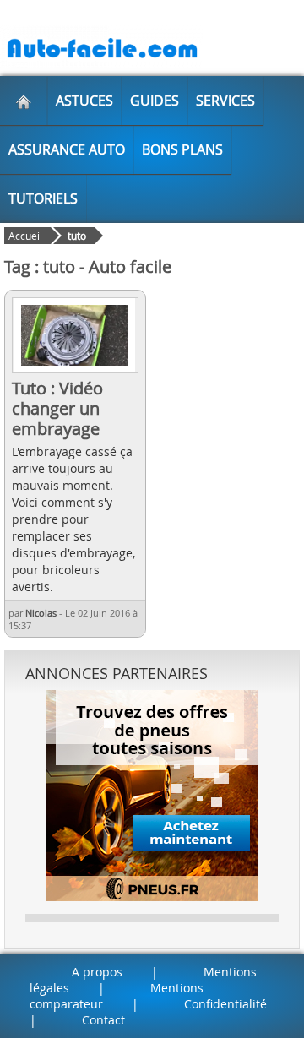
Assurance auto (66, 149)
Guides (154, 100)
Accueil (25, 235)
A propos (97, 972)
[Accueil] (23, 100)
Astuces (84, 100)
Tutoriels (43, 198)
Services (225, 100)
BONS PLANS (182, 149)
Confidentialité (225, 1004)
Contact (103, 1020)
